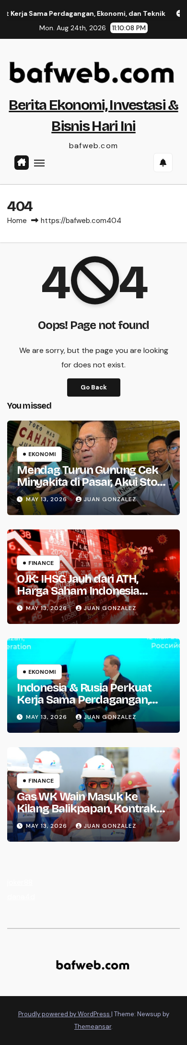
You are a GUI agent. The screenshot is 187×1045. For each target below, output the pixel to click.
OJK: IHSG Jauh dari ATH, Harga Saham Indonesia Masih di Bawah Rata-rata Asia (83, 597)
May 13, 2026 (47, 499)
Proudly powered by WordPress (64, 1014)
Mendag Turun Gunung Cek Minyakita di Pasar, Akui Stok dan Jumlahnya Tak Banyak (90, 482)
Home (17, 220)
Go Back (94, 387)
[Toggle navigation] (39, 162)
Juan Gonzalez (110, 499)
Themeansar (92, 1026)
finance (41, 563)
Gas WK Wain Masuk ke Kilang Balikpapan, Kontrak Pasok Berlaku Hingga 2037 (87, 808)
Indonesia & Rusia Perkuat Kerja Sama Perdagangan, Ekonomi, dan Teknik (84, 699)
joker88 (20, 882)
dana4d (21, 897)
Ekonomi (42, 454)
